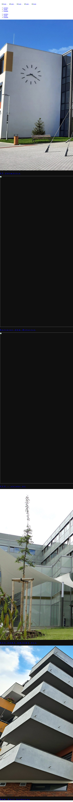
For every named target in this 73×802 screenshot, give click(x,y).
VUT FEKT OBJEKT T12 (18, 643)
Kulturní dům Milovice (18, 330)
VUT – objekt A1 (13, 486)
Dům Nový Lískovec (15, 799)
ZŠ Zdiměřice (10, 173)
